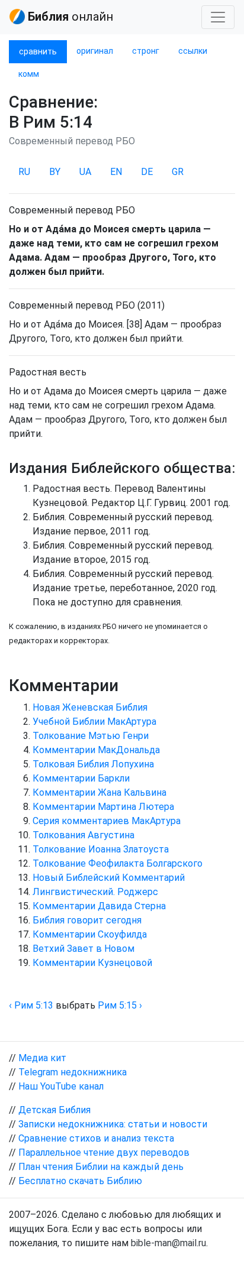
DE (147, 171)
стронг (145, 51)
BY (54, 171)
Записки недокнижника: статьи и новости (112, 1124)
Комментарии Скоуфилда (90, 934)
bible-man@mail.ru (168, 1243)
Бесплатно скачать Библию (80, 1181)
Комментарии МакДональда (96, 750)
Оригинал (94, 51)
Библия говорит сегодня (87, 920)
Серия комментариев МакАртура (107, 820)
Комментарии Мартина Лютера (103, 806)
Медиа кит (42, 1058)
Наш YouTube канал (61, 1086)
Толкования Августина (83, 835)
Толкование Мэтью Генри (91, 735)
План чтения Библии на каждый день (101, 1166)
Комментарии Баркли (81, 778)
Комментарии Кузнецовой (92, 962)
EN (116, 171)
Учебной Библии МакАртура (94, 721)
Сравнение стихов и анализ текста (96, 1138)
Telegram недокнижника (72, 1072)
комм (28, 74)
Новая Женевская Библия (90, 707)
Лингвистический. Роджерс (95, 891)
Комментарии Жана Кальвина (99, 792)
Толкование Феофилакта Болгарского (118, 863)
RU (24, 171)
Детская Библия (54, 1110)
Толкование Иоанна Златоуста (101, 849)
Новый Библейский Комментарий (109, 877)
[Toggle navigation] (218, 17)
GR (178, 171)
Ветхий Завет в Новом (83, 948)
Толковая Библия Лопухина (93, 764)
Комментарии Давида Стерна (99, 906)
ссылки (192, 51)
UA (85, 171)
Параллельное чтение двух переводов (104, 1152)
